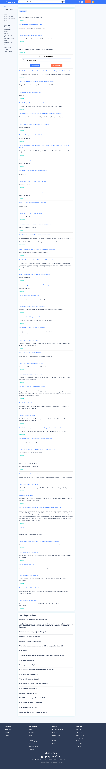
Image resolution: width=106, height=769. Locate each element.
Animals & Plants (8, 9)
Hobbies (6, 33)
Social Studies (7, 47)
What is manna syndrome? (26, 660)
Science (6, 45)
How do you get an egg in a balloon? (29, 636)
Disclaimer (78, 741)
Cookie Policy (79, 743)
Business (6, 21)
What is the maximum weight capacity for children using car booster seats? (41, 646)
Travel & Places (8, 51)
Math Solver (55, 741)
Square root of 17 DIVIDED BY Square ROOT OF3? (33, 712)
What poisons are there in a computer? (30, 703)
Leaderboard (8, 729)
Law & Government (9, 38)
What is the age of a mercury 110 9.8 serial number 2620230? (36, 669)
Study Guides (55, 738)
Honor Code (55, 732)
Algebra (30, 729)
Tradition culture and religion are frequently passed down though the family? (41, 655)
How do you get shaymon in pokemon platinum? (33, 619)
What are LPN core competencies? (29, 679)
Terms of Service (80, 735)
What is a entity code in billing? (28, 688)
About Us (78, 729)
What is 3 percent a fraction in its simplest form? (33, 684)
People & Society (8, 42)
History (6, 31)
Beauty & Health (8, 16)
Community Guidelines (57, 729)
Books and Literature (9, 18)
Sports (6, 49)
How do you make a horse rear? (28, 693)
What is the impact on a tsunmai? (29, 674)
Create (87, 2)
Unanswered (8, 735)
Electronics (7, 23)
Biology (30, 735)
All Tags (7, 732)
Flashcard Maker (56, 735)
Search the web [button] (35, 65)
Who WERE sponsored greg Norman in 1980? (32, 698)
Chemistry (31, 732)
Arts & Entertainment (9, 12)
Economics (31, 749)
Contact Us (79, 732)
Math (5, 40)
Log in (99, 2)
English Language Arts (34, 741)
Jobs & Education (8, 36)
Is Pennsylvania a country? (27, 665)
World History (32, 738)
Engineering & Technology (7, 26)
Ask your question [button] (56, 65)
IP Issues (78, 746)
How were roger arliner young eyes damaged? (32, 632)
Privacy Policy (79, 738)
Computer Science (33, 746)
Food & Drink (7, 29)
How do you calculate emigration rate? (30, 641)
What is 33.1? (23, 651)
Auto (5, 14)
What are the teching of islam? (28, 707)
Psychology (31, 743)
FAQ (53, 743)
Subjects (6, 7)
